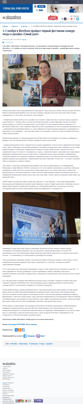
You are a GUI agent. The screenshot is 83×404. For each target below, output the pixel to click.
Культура (24, 26)
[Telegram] (23, 329)
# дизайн (49, 344)
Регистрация (76, 16)
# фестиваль (23, 344)
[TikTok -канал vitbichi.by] (65, 19)
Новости (14, 26)
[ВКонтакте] (16, 329)
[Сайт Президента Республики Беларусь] (20, 402)
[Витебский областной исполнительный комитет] (29, 402)
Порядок (5, 383)
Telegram (31, 336)
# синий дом (33, 344)
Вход (71, 16)
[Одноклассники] (19, 329)
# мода (42, 344)
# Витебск (14, 344)
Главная (5, 26)
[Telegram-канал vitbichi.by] (77, 19)
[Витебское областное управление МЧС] (38, 402)
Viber (42, 336)
